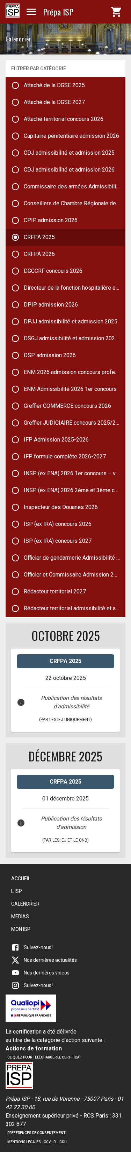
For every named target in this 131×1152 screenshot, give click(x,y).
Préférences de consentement (36, 1133)
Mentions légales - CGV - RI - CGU (37, 1142)
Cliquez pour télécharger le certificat (44, 1057)
